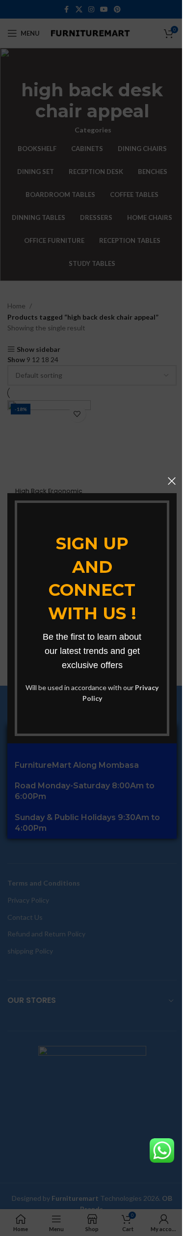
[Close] (171, 481)
